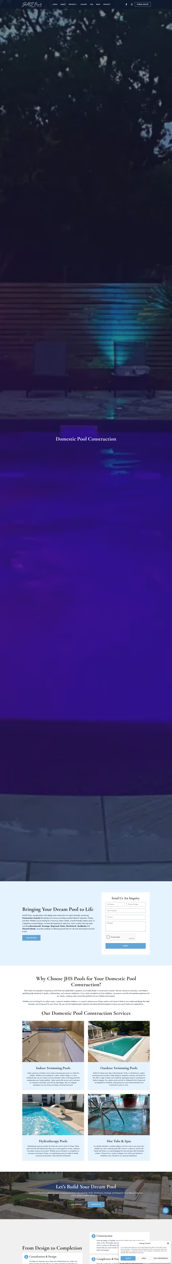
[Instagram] (132, 4)
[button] (168, 1243)
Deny (144, 1258)
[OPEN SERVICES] (76, 4)
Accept (128, 1258)
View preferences (160, 1258)
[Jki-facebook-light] (126, 4)
